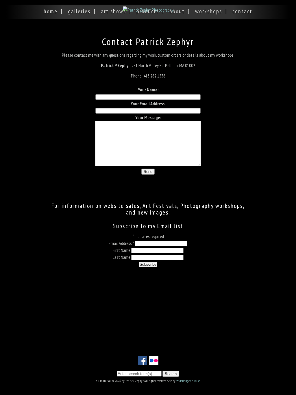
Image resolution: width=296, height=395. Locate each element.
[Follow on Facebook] (142, 362)
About (177, 11)
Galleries (79, 11)
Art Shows (113, 11)
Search (171, 374)
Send (148, 171)
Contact (242, 11)
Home (51, 11)
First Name (122, 250)
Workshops (208, 11)
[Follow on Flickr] (153, 362)
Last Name (122, 257)
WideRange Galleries (188, 381)
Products (147, 11)
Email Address (121, 243)
